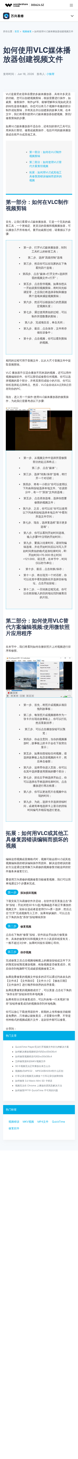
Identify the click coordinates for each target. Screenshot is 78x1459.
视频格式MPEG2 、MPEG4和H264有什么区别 (39, 1070)
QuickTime (58, 1121)
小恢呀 (50, 74)
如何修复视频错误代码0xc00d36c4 (33, 1056)
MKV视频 (28, 1121)
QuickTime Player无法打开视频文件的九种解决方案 (42, 1046)
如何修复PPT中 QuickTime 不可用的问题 (36, 1090)
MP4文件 (42, 1121)
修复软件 (14, 1128)
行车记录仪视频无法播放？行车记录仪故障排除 (39, 1075)
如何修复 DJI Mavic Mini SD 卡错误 (33, 1080)
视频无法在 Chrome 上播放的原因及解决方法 (38, 1085)
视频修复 (27, 31)
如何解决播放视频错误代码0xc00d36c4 (36, 1051)
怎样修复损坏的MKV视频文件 (30, 1061)
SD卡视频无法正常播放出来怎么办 (32, 1066)
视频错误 (14, 1121)
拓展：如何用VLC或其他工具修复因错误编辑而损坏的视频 (45, 176)
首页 (17, 31)
